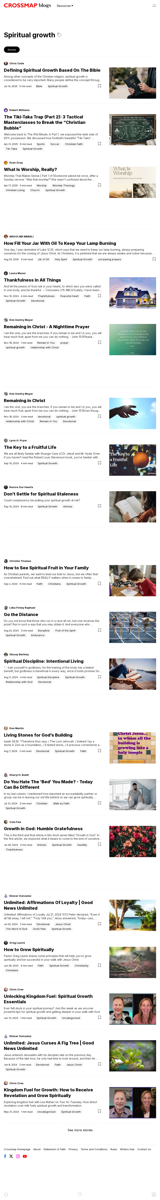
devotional (44, 416)
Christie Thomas (20, 560)
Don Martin (16, 728)
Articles (67, 506)
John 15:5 (78, 336)
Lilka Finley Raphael (22, 607)
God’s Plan (39, 928)
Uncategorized (71, 1017)
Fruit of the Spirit (65, 630)
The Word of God (16, 928)
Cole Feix (15, 822)
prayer (64, 342)
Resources (64, 5)
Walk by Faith (61, 803)
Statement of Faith (55, 1149)
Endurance (37, 635)
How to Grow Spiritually (29, 949)
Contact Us (144, 1149)
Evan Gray (16, 162)
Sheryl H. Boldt (19, 774)
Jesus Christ (63, 924)
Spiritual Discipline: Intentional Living (44, 661)
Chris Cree (16, 989)
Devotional (37, 300)
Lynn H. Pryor (18, 440)
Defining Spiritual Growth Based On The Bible (52, 70)
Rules (113, 1149)
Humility (82, 844)
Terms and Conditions (94, 1149)
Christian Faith (74, 144)
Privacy (73, 1149)
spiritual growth (15, 347)
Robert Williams (19, 110)
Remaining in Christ (24, 400)
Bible (39, 86)
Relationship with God (19, 681)
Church (35, 190)
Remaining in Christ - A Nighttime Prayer (47, 326)
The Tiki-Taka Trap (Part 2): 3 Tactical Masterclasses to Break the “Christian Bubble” (44, 122)
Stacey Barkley (19, 654)
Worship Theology (63, 185)
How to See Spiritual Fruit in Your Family (46, 567)
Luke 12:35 (46, 249)
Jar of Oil (43, 259)
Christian (41, 803)
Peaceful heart (69, 296)
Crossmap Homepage (17, 1149)
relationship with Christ (45, 347)
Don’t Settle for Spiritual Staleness (41, 493)
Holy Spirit (61, 259)
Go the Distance (21, 614)
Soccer (55, 144)
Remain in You (46, 342)
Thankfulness (46, 296)
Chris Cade (16, 63)
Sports (41, 144)
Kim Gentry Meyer (21, 319)
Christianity (81, 965)
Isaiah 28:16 (11, 741)
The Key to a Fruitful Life (30, 447)
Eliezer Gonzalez (20, 895)
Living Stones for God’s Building (38, 735)
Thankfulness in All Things (32, 280)
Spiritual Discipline (48, 677)
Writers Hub (127, 1149)
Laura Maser (17, 273)
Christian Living (15, 190)
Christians (54, 583)
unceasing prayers (109, 259)
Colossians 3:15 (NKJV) (60, 290)
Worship (42, 185)
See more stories (80, 1130)
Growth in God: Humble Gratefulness (43, 828)
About (37, 1149)
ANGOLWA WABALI (21, 236)
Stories (12, 49)
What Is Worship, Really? (30, 169)
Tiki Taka (11, 148)
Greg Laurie (17, 942)
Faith (87, 296)
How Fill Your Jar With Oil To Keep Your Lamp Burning (60, 243)
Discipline (44, 630)
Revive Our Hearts (21, 487)
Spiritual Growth (58, 86)
